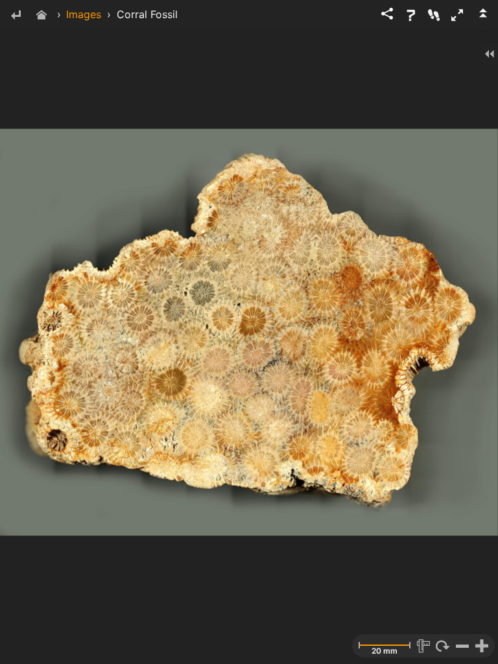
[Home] (41, 16)
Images (83, 14)
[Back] (16, 16)
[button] (457, 15)
